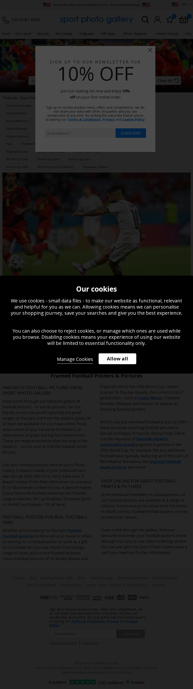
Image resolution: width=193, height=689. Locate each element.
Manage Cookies (75, 359)
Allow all (117, 358)
